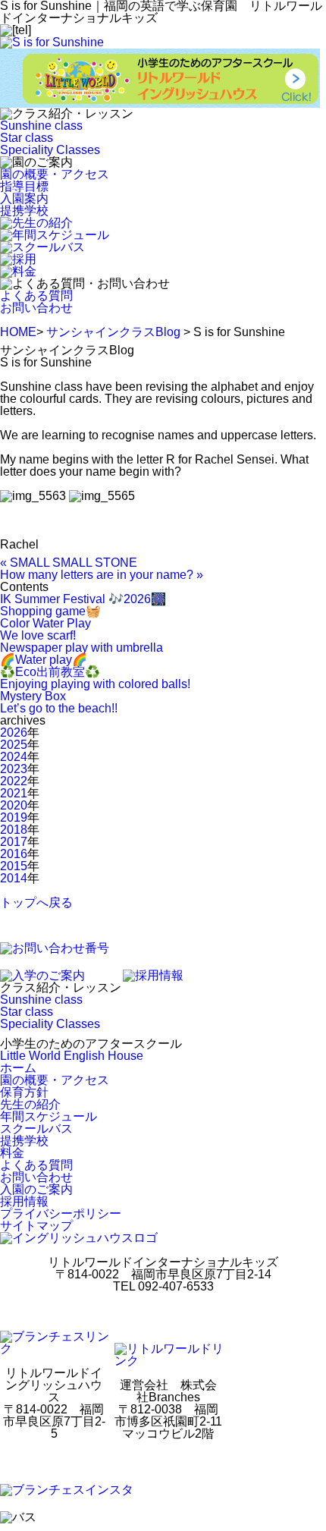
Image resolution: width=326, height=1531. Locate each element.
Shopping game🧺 (50, 611)
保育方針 (24, 1092)
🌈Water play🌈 (43, 659)
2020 (13, 805)
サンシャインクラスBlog (113, 331)
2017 (13, 841)
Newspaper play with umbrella (81, 647)
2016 (13, 853)
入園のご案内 (36, 1189)
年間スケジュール (48, 1116)
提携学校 (24, 210)
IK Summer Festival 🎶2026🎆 (83, 599)
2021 (13, 793)
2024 (13, 756)
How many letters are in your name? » (101, 574)
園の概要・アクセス (54, 174)
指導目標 (24, 186)
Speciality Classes (50, 149)
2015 (13, 866)
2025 (13, 744)
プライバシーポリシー (60, 1213)
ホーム (18, 1067)
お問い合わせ (36, 307)
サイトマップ (36, 1225)
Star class (26, 137)
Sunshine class (41, 125)
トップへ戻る (36, 902)
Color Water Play (45, 623)
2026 (13, 732)
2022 (13, 781)
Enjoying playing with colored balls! (95, 683)
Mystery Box (33, 696)
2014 (13, 878)
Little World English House (71, 1055)
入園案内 (24, 198)
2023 (13, 768)
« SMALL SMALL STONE (68, 562)
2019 (13, 817)
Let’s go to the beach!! (59, 708)
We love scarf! (38, 635)
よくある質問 (36, 295)
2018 (13, 829)
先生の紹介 (30, 1104)
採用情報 (24, 1201)
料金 (12, 1152)
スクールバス (36, 1128)
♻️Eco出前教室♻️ (50, 671)
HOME (18, 331)
